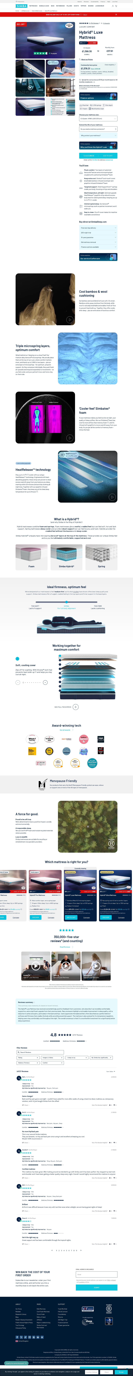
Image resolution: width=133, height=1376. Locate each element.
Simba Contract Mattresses (42, 1326)
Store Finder (41, 1314)
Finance (103, 1)
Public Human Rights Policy (24, 1322)
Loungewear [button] (99, 6)
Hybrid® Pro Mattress (37, 895)
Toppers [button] (83, 6)
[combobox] (28, 1058)
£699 (6, 909)
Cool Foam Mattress (43, 1311)
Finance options (63, 1322)
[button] (26, 1105)
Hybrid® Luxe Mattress (73, 895)
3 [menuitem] (61, 1250)
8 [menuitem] (74, 1250)
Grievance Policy (21, 1328)
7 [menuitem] (71, 1250)
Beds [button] (52, 6)
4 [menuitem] (64, 1250)
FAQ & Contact (63, 1311)
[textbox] (115, 1072)
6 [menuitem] (69, 1250)
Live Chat (114, 1)
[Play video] (64, 320)
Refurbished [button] (60, 6)
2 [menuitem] (59, 1250)
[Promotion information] (81, 14)
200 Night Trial (62, 1320)
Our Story (19, 1309)
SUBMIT (96, 1287)
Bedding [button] (91, 6)
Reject (107, 1372)
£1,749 (113, 909)
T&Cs (85, 14)
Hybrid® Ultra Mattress (108, 895)
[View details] (95, 82)
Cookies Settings (91, 1372)
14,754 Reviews (94, 23)
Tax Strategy (20, 1325)
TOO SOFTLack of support (35, 607)
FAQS (108, 1)
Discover (35, 917)
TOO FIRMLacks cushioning (98, 607)
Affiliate (39, 1320)
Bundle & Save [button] (44, 6)
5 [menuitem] (66, 1250)
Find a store (21, 1)
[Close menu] (116, 14)
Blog (17, 1317)
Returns (60, 1317)
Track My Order (62, 1309)
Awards (80, 1)
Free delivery (62, 1314)
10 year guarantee (63, 1325)
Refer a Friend (41, 1317)
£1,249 (76, 909)
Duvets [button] (76, 6)
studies (76, 592)
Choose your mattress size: (89, 115)
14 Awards (106, 23)
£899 (41, 909)
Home (17, 11)
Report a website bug (43, 1322)
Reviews (86, 1)
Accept (121, 1372)
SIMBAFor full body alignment (66, 607)
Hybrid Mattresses (37, 11)
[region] (66, 1372)
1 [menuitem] (56, 1250)
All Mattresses (26, 11)
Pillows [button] (69, 6)
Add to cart (71, 917)
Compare (16, 917)
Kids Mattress (41, 1309)
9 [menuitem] (76, 1250)
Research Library (21, 1314)
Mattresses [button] (33, 6)
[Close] (25, 1363)
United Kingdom (23, 1341)
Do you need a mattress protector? (93, 129)
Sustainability (95, 1)
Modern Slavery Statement (24, 1320)
